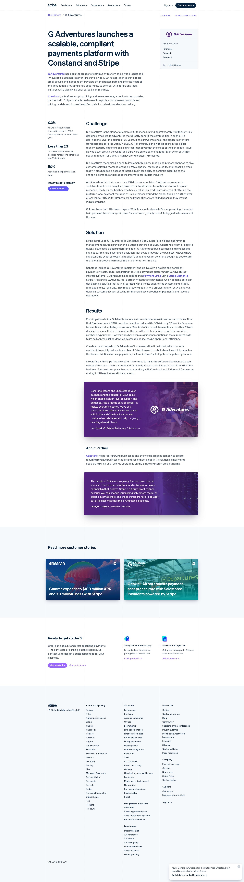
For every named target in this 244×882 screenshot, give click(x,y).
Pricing (127, 5)
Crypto (89, 741)
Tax (88, 800)
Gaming (128, 769)
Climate (90, 733)
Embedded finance (133, 729)
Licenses (166, 741)
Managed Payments (96, 773)
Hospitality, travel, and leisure (138, 773)
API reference (169, 658)
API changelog (131, 842)
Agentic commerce (133, 717)
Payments (91, 781)
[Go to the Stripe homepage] (51, 705)
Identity (90, 757)
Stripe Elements (178, 275)
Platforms (129, 753)
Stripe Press (168, 776)
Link (88, 769)
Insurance (129, 777)
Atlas (88, 713)
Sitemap (166, 745)
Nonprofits (129, 785)
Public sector (130, 792)
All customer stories (185, 15)
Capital (89, 725)
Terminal (90, 804)
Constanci (54, 96)
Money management (134, 749)
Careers (166, 768)
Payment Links (152, 275)
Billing (89, 721)
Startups (128, 713)
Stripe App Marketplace (135, 811)
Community (168, 721)
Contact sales (185, 5)
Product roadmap (170, 764)
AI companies (130, 761)
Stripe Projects (131, 850)
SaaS (126, 757)
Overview (165, 15)
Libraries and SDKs (133, 846)
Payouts (90, 785)
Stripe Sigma (92, 796)
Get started (56, 665)
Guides (165, 710)
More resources (170, 752)
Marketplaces (131, 745)
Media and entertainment (136, 781)
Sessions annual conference (176, 725)
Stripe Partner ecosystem (137, 815)
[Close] (238, 867)
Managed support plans (173, 795)
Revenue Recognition (96, 792)
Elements (90, 749)
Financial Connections (96, 753)
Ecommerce (130, 725)
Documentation (132, 830)
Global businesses (133, 737)
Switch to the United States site (188, 875)
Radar (89, 789)
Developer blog (131, 854)
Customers (54, 15)
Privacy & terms (170, 729)
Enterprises (130, 710)
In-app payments (132, 741)
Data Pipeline (92, 745)
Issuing (89, 765)
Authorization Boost (96, 717)
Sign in (167, 5)
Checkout (91, 729)
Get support (168, 791)
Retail (127, 796)
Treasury (90, 808)
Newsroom (167, 772)
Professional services (134, 789)
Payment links (93, 777)
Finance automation (134, 733)
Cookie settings (170, 748)
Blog (164, 717)
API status (129, 838)
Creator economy (132, 765)
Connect (90, 737)
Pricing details (132, 658)
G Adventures (56, 73)
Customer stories (171, 713)
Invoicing (90, 761)
